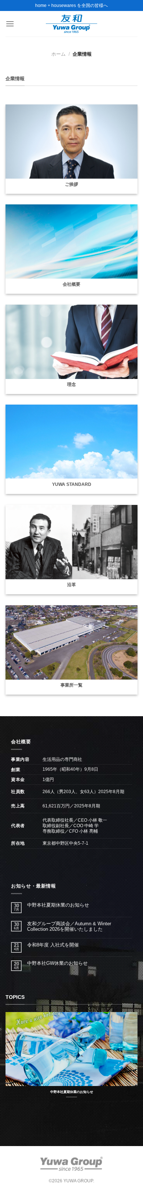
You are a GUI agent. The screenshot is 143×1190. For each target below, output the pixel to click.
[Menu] (10, 24)
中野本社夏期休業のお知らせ (58, 905)
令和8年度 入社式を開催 (53, 945)
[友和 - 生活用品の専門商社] (71, 24)
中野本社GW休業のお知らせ (57, 963)
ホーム (58, 54)
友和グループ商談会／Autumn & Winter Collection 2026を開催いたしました (69, 926)
